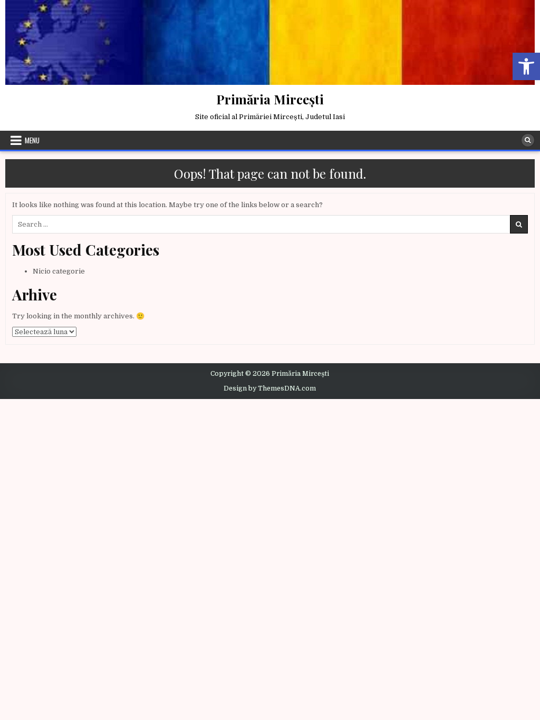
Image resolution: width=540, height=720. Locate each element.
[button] (526, 66)
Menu (32, 140)
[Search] (528, 140)
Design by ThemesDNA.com (270, 388)
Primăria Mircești (270, 99)
